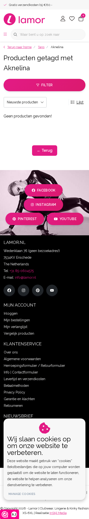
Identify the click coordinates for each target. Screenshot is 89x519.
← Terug (44, 150)
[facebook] (9, 290)
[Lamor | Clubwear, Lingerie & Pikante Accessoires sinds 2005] (24, 19)
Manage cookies (22, 494)
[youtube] (52, 290)
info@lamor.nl (25, 277)
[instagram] (23, 290)
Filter (47, 85)
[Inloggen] (62, 19)
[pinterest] (37, 290)
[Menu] (5, 34)
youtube (68, 219)
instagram (46, 205)
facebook (46, 190)
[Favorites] (71, 19)
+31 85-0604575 (22, 271)
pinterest (27, 219)
